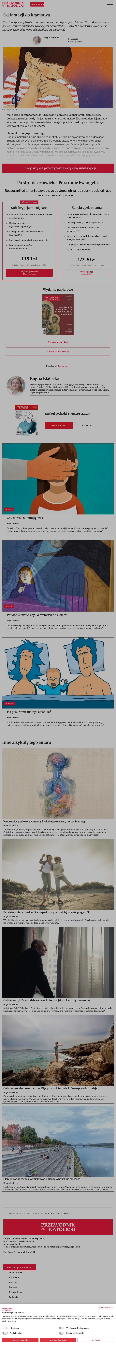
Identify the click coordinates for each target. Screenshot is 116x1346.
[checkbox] (5, 1328)
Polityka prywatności (106, 1307)
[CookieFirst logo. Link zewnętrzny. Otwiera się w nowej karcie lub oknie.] (7, 1309)
